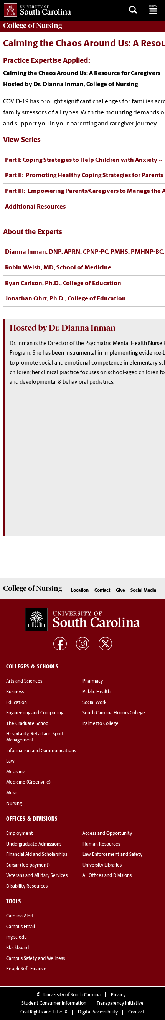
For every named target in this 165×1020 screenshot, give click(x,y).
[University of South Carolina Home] (35, 8)
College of (32, 25)
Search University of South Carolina (133, 10)
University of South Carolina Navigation (153, 10)
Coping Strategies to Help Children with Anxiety (81, 160)
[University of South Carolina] (82, 619)
